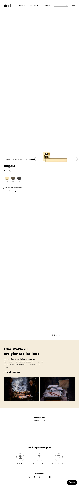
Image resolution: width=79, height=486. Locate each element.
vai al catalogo (12, 371)
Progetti (46, 6)
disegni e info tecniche (13, 187)
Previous (34, 159)
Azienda (22, 6)
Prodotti (34, 6)
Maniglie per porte (19, 159)
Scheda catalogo (11, 191)
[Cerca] (67, 5)
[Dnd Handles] (7, 5)
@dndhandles (39, 420)
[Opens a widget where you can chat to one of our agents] (71, 482)
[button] (6, 389)
